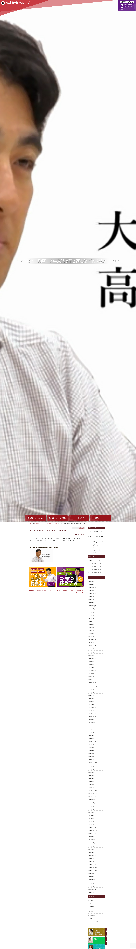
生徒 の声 (91, 911)
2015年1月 (91, 892)
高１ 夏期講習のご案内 (94, 569)
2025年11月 (91, 593)
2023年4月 (91, 667)
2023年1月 (91, 676)
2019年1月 (91, 759)
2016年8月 (91, 839)
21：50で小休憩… (93, 550)
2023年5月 (91, 664)
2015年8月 (91, 876)
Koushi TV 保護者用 (52, 523)
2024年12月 (91, 615)
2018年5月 (91, 775)
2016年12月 (91, 827)
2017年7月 (91, 806)
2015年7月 (91, 879)
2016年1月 (91, 861)
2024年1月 (91, 642)
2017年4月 (91, 815)
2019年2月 (91, 756)
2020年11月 (91, 729)
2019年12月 (91, 741)
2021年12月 (91, 713)
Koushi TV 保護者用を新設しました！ (41, 590)
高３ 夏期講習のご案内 (94, 563)
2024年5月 (91, 636)
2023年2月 (91, 673)
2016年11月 (91, 830)
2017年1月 (91, 824)
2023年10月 (91, 652)
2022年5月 (91, 701)
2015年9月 (91, 873)
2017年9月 (91, 799)
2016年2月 (91, 858)
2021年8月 (91, 719)
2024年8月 (91, 627)
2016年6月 (91, 846)
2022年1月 (91, 710)
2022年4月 (91, 704)
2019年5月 (91, 747)
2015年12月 (91, 864)
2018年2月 (91, 784)
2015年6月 (91, 883)
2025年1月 (91, 612)
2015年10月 (91, 870)
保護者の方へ (91, 918)
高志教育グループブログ (39, 523)
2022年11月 (91, 682)
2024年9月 (91, 624)
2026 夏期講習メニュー (94, 560)
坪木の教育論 (91, 915)
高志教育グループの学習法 (57, 518)
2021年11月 (91, 716)
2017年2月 (91, 821)
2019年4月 (91, 750)
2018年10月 (91, 766)
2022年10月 (91, 686)
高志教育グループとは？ (35, 518)
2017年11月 (91, 793)
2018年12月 (91, 762)
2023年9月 (91, 655)
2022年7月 (91, 695)
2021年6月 (91, 722)
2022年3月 (91, 707)
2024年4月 (91, 639)
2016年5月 (91, 849)
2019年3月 (91, 753)
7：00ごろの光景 (92, 531)
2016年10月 (91, 833)
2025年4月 (91, 602)
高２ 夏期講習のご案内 (94, 566)
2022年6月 (91, 698)
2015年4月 (91, 886)
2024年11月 (91, 618)
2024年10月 (91, 621)
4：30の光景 (91, 542)
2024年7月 (91, 630)
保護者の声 (91, 908)
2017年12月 (91, 790)
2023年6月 (91, 661)
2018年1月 (91, 787)
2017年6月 (91, 809)
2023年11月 (91, 649)
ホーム (31, 523)
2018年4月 (91, 778)
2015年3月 (91, 889)
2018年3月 (91, 781)
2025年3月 (91, 606)
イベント (90, 903)
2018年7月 (91, 769)
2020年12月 (91, 726)
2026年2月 (91, 590)
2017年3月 (91, 818)
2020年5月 (91, 732)
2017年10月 (91, 796)
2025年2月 (91, 609)
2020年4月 (91, 735)
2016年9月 (91, 836)
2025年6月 (91, 596)
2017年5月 (91, 812)
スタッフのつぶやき (93, 921)
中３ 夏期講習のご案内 (94, 572)
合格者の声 (91, 906)
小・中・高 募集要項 (78, 518)
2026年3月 (91, 587)
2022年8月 (91, 692)
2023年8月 (91, 658)
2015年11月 (91, 867)
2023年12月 (91, 645)
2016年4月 (91, 852)
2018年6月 (91, 772)
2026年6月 (91, 581)
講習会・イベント (100, 518)
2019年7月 (91, 744)
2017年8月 (91, 803)
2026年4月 (91, 584)
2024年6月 (91, 633)
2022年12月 (91, 679)
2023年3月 (91, 670)
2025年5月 (91, 599)
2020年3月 (91, 738)
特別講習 (90, 900)
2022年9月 (91, 689)
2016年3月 (91, 855)
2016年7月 (91, 843)
